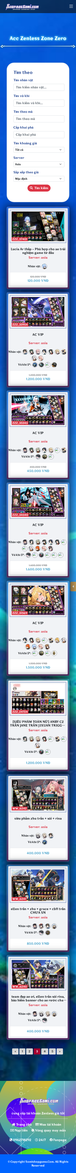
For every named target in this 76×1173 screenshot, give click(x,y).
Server (18, 158)
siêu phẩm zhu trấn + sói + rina (38, 818)
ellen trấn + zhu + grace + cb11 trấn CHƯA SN (38, 910)
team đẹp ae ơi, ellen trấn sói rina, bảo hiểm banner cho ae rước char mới (38, 998)
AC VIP (38, 335)
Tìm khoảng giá (25, 143)
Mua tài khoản (50, 1124)
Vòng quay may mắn (50, 1130)
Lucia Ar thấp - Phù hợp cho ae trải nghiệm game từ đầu (38, 251)
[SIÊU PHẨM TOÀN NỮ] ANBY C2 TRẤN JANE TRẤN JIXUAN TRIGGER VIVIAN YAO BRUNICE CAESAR (38, 723)
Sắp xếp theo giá (26, 172)
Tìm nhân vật (23, 80)
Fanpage (59, 1140)
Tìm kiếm (41, 188)
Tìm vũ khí (21, 96)
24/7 (42, 1140)
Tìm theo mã (22, 112)
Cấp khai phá (23, 127)
